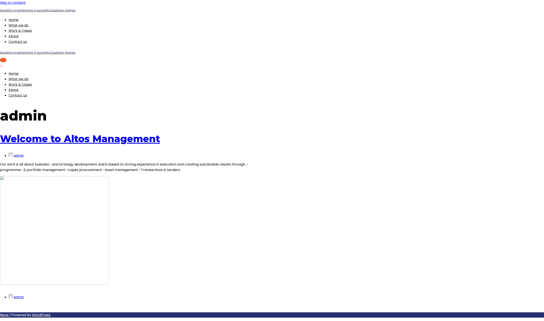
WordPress (41, 315)
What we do (18, 25)
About (13, 36)
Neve (4, 315)
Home (13, 19)
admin (19, 155)
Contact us (17, 41)
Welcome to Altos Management (80, 138)
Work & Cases (20, 30)
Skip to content (13, 2)
